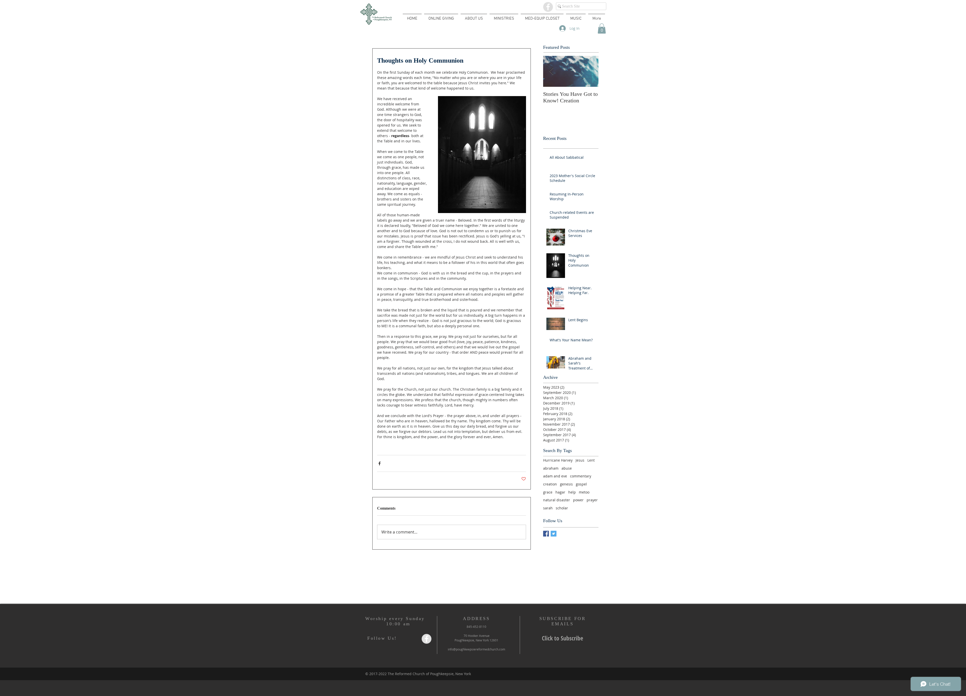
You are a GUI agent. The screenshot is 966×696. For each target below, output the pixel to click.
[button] (601, 28)
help (572, 492)
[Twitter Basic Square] (553, 534)
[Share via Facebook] (379, 463)
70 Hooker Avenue (477, 636)
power (578, 500)
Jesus (580, 460)
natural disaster (556, 500)
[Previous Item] (551, 71)
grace (547, 492)
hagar (560, 492)
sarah (548, 508)
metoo (584, 492)
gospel (581, 484)
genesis (566, 484)
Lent (591, 460)
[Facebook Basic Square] (546, 534)
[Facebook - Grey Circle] (548, 7)
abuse (566, 468)
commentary (580, 476)
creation (550, 484)
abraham (550, 468)
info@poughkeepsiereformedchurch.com (476, 649)
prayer (592, 500)
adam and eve (555, 476)
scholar (562, 508)
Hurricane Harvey (558, 460)
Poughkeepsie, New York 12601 (476, 640)
